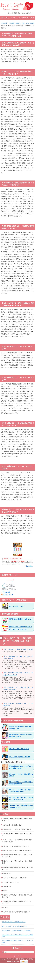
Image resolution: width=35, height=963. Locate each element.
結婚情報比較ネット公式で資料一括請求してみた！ (16, 829)
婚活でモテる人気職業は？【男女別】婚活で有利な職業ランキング (17, 896)
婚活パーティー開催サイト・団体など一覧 (14, 878)
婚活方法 (4, 890)
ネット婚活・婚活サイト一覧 (16, 23)
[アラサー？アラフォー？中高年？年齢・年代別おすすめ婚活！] (18, 785)
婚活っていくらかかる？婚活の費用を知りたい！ (16, 846)
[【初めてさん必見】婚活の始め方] (15, 751)
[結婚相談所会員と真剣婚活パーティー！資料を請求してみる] (18, 738)
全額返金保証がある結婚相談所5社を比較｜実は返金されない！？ (17, 868)
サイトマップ (17, 956)
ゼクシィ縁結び (30, 23)
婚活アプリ (5, 907)
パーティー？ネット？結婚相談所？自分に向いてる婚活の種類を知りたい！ (17, 841)
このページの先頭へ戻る (17, 948)
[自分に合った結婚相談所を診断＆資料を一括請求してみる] (18, 730)
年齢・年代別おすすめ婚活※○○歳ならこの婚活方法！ (17, 850)
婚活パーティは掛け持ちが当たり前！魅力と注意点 (14, 926)
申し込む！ (6, 592)
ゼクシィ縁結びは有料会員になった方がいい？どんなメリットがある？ (18, 674)
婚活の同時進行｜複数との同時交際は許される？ (16, 912)
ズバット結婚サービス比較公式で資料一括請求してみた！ (17, 834)
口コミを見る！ (8, 594)
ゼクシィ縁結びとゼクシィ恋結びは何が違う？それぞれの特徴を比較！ (18, 688)
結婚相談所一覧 (6, 886)
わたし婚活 (4, 23)
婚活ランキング (6, 873)
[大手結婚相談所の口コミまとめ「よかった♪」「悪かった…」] (18, 770)
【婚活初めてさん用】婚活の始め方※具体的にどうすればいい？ (17, 819)
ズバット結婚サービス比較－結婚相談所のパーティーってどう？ (17, 902)
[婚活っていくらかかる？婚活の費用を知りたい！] (18, 777)
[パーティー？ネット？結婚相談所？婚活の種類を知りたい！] (18, 809)
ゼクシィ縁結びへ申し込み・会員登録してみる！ (18, 649)
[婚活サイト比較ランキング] (13, 609)
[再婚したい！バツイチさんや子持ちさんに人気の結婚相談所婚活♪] (18, 793)
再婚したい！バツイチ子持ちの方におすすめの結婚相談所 (17, 862)
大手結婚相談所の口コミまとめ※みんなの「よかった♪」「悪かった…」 (17, 855)
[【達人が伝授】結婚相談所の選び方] (16, 759)
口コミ (13, 17)
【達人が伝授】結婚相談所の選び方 (12, 825)
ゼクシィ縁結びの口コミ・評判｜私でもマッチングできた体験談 (18, 657)
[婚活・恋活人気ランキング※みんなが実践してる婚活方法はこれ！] (18, 801)
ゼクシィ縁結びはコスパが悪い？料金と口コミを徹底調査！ (18, 704)
